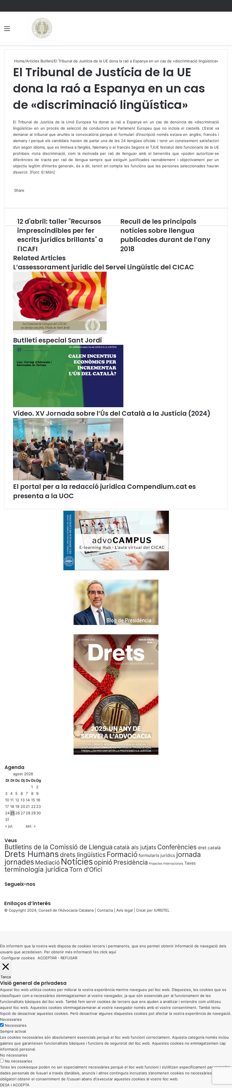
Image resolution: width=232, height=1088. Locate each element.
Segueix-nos (20, 884)
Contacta (105, 910)
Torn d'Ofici (85, 869)
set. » (31, 826)
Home (19, 61)
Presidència (130, 862)
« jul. (9, 826)
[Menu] (7, 30)
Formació (122, 854)
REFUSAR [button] (69, 958)
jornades (19, 861)
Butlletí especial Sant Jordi (57, 340)
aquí (112, 952)
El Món (47, 172)
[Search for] (225, 30)
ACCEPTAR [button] (47, 958)
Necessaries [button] (11, 1019)
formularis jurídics (157, 855)
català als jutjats (135, 847)
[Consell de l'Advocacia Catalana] (41, 28)
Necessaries (16, 1025)
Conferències (177, 847)
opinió (103, 862)
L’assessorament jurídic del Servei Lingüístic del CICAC (103, 267)
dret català (209, 847)
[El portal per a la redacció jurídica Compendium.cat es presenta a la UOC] (68, 479)
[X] (13, 115)
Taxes (190, 863)
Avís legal (124, 910)
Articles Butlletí (39, 61)
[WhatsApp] (14, 115)
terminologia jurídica (36, 869)
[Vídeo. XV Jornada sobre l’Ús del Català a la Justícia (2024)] (68, 405)
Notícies (77, 862)
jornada (188, 854)
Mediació (47, 862)
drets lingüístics (83, 854)
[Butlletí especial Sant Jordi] (60, 332)
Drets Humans (32, 854)
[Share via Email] (17, 196)
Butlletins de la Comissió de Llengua (59, 847)
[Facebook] (0, 922)
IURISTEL (161, 910)
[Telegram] (15, 196)
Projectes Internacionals (166, 863)
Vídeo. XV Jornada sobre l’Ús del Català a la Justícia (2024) (111, 413)
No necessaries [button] (13, 1055)
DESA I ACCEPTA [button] (14, 1085)
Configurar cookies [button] (18, 958)
